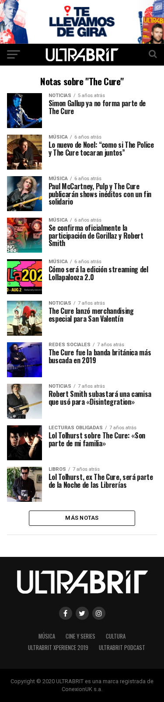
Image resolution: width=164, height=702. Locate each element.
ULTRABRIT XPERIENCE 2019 (58, 647)
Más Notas (81, 517)
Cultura (116, 636)
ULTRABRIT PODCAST (122, 647)
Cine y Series (80, 636)
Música (46, 636)
